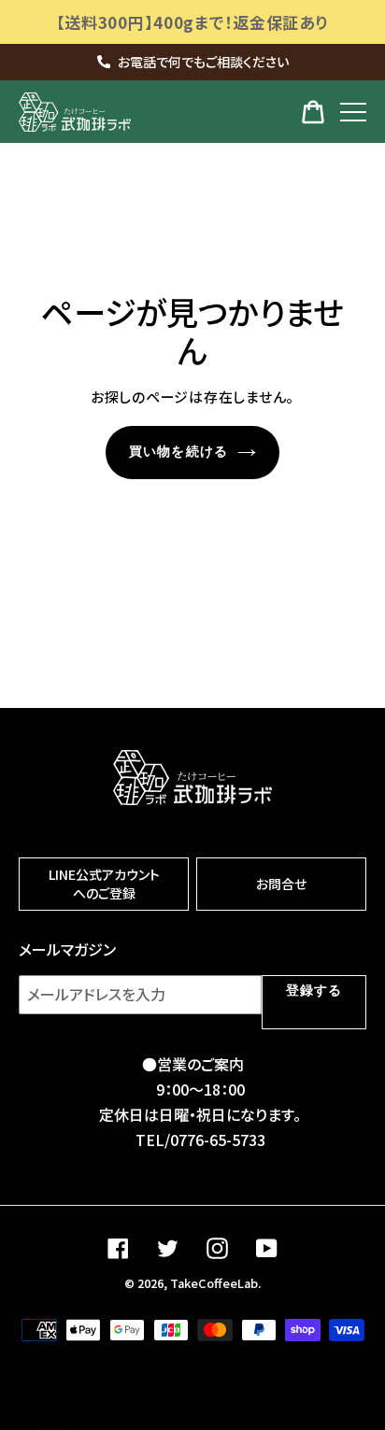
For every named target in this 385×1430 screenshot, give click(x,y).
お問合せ (281, 883)
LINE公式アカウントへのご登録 (104, 883)
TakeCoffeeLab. (215, 1283)
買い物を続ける (178, 452)
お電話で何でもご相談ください (203, 61)
